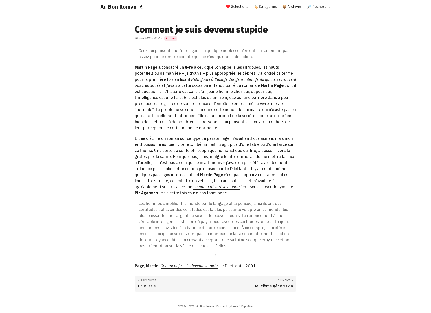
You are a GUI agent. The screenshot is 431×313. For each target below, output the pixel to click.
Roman (171, 38)
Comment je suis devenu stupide (189, 265)
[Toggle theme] (142, 6)
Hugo (234, 306)
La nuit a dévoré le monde (216, 186)
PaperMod (247, 306)
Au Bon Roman (118, 7)
